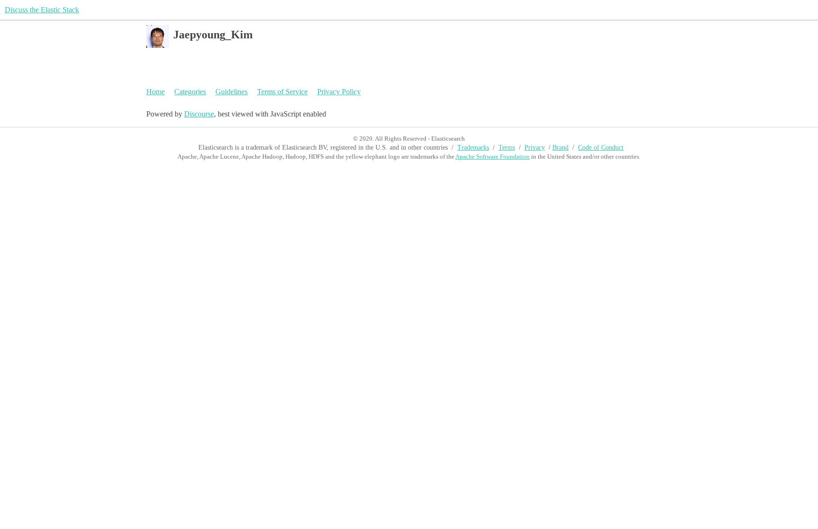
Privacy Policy (339, 92)
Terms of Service (282, 92)
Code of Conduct (600, 147)
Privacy (535, 147)
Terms (506, 147)
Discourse (199, 114)
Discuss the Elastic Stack (42, 10)
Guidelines (231, 92)
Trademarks (473, 147)
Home (155, 92)
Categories (190, 92)
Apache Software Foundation (492, 156)
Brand (560, 147)
